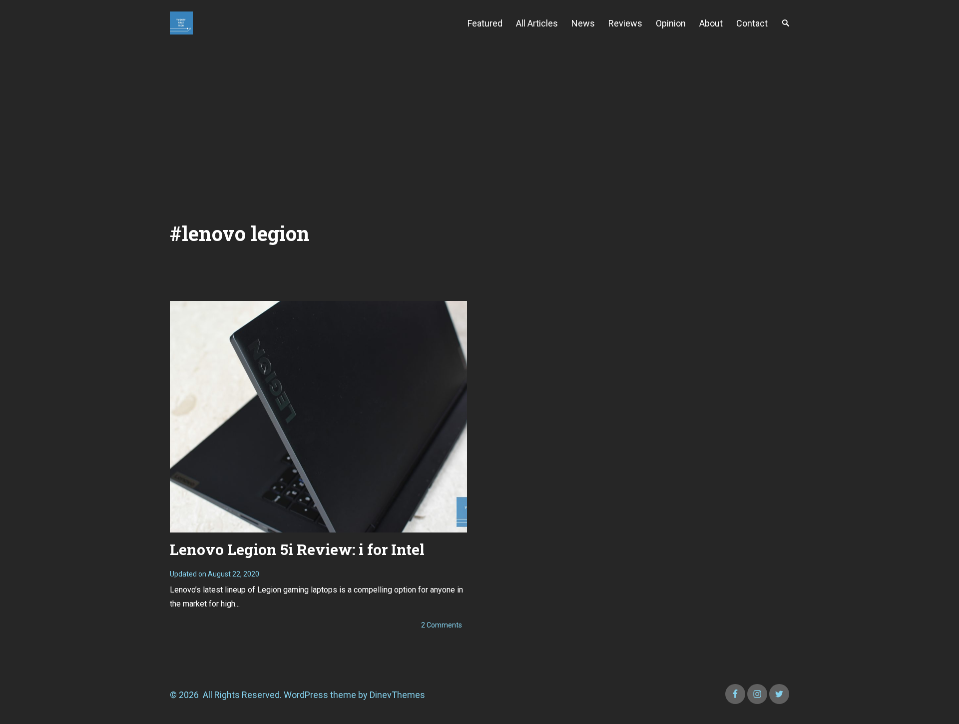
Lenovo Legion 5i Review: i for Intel (297, 549)
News (583, 23)
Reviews (625, 23)
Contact (752, 23)
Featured (485, 23)
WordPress (306, 695)
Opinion (671, 23)
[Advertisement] (479, 121)
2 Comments (441, 625)
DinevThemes (396, 695)
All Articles (537, 23)
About (711, 23)
